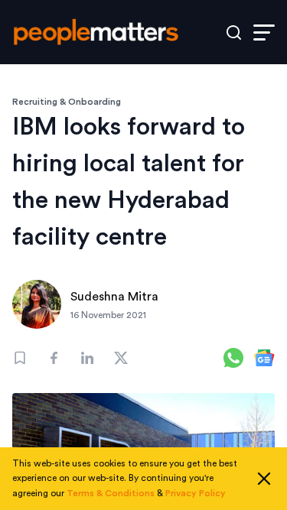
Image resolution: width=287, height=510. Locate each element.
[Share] (53, 357)
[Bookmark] (20, 357)
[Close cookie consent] (264, 478)
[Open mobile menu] (264, 32)
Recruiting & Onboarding (66, 101)
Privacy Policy (195, 493)
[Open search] (234, 32)
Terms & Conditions (111, 493)
